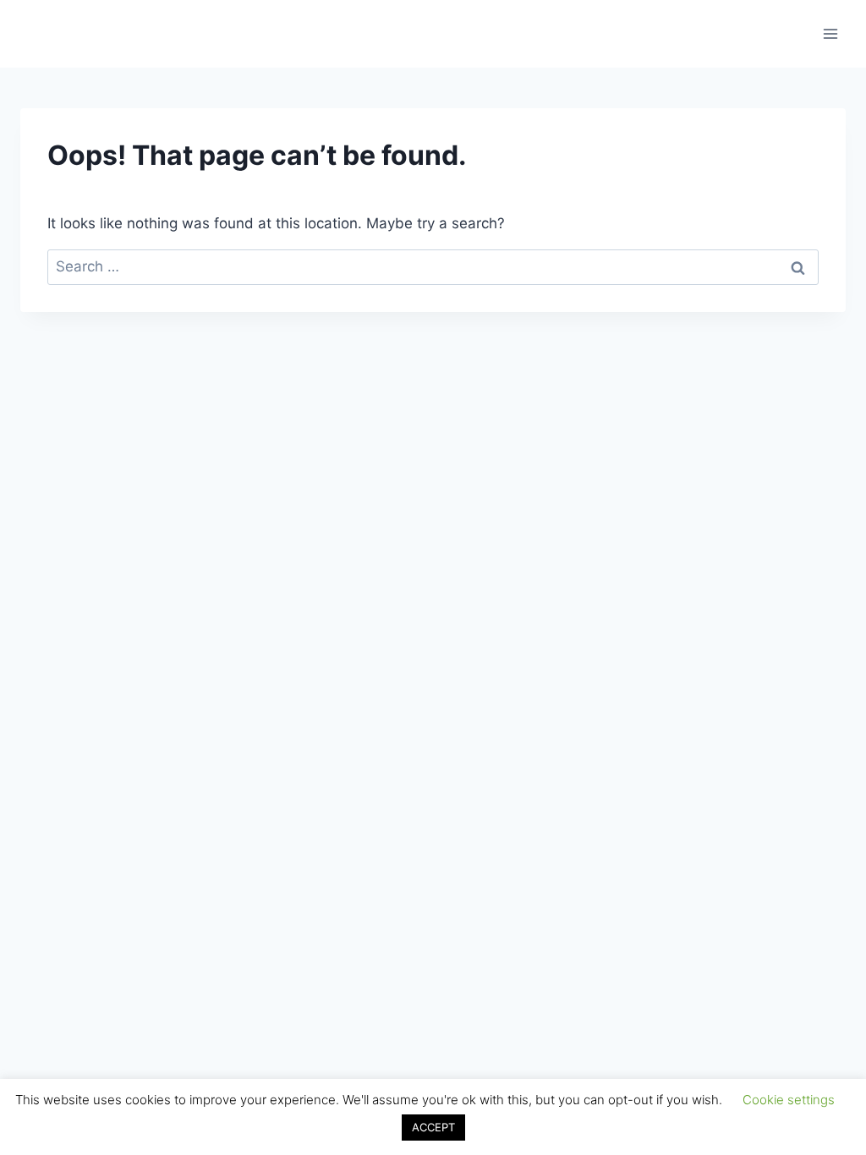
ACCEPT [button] (433, 1127)
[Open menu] (830, 33)
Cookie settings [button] (789, 1100)
